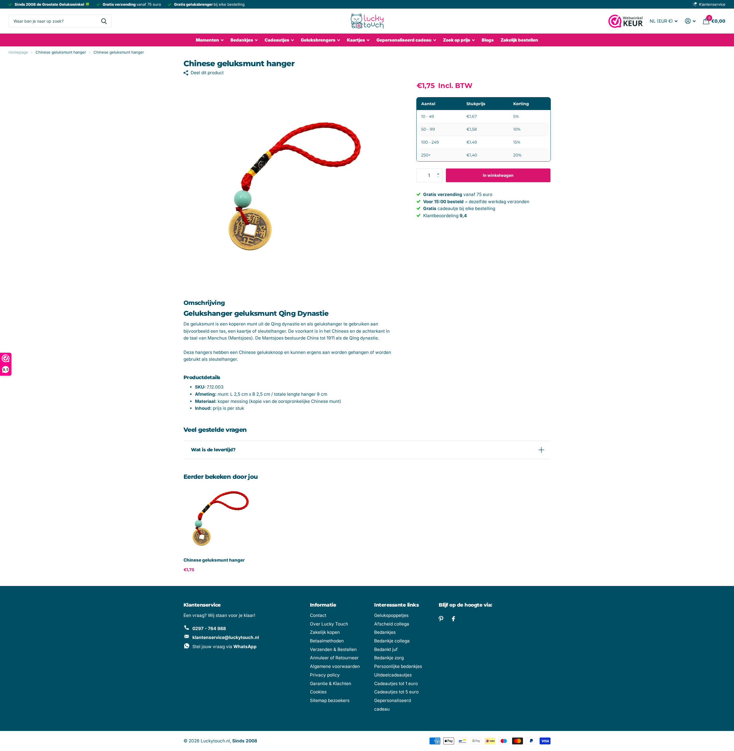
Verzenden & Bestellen (333, 649)
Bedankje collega (392, 641)
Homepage (18, 52)
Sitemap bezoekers (330, 700)
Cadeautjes (277, 40)
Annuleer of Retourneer (334, 657)
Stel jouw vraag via (224, 646)
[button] (440, 170)
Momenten (207, 40)
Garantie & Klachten (330, 683)
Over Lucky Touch (329, 624)
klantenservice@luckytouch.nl (225, 637)
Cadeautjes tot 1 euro (396, 683)
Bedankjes (242, 40)
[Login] (690, 21)
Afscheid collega (391, 624)
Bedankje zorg (389, 657)
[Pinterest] (441, 619)
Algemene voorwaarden (335, 666)
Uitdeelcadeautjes (393, 675)
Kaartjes (356, 40)
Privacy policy (325, 675)
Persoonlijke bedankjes (398, 666)
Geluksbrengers (318, 40)
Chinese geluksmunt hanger (214, 560)
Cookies (318, 692)
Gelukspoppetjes (391, 615)
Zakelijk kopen (325, 632)
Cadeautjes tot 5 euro (396, 692)
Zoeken (104, 21)
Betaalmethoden (327, 641)
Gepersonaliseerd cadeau (404, 40)
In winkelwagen (498, 175)
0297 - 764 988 (209, 628)
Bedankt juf (386, 649)
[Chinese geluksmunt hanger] (218, 518)
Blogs (488, 40)
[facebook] (453, 618)
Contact (318, 615)
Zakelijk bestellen (519, 40)
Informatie (323, 605)
